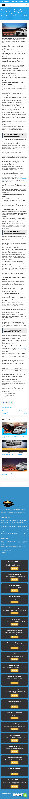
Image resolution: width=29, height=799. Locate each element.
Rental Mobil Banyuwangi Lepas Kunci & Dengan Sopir (13, 520)
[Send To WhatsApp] (12, 402)
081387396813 (7, 550)
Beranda (3, 15)
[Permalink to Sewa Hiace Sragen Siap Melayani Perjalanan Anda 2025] (14, 428)
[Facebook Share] (3, 402)
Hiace (25, 406)
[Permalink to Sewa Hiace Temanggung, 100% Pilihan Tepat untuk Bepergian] (14, 464)
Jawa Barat (4, 407)
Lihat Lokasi (14, 568)
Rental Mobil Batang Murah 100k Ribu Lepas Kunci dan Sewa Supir (7, 412)
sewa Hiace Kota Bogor (20, 348)
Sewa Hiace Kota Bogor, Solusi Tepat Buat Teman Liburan (21, 412)
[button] (25, 795)
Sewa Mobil (9, 407)
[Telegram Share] (9, 402)
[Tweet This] (6, 402)
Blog (7, 15)
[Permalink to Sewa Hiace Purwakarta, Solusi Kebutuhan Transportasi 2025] (14, 446)
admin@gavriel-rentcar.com (20, 1)
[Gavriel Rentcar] (3, 4)
